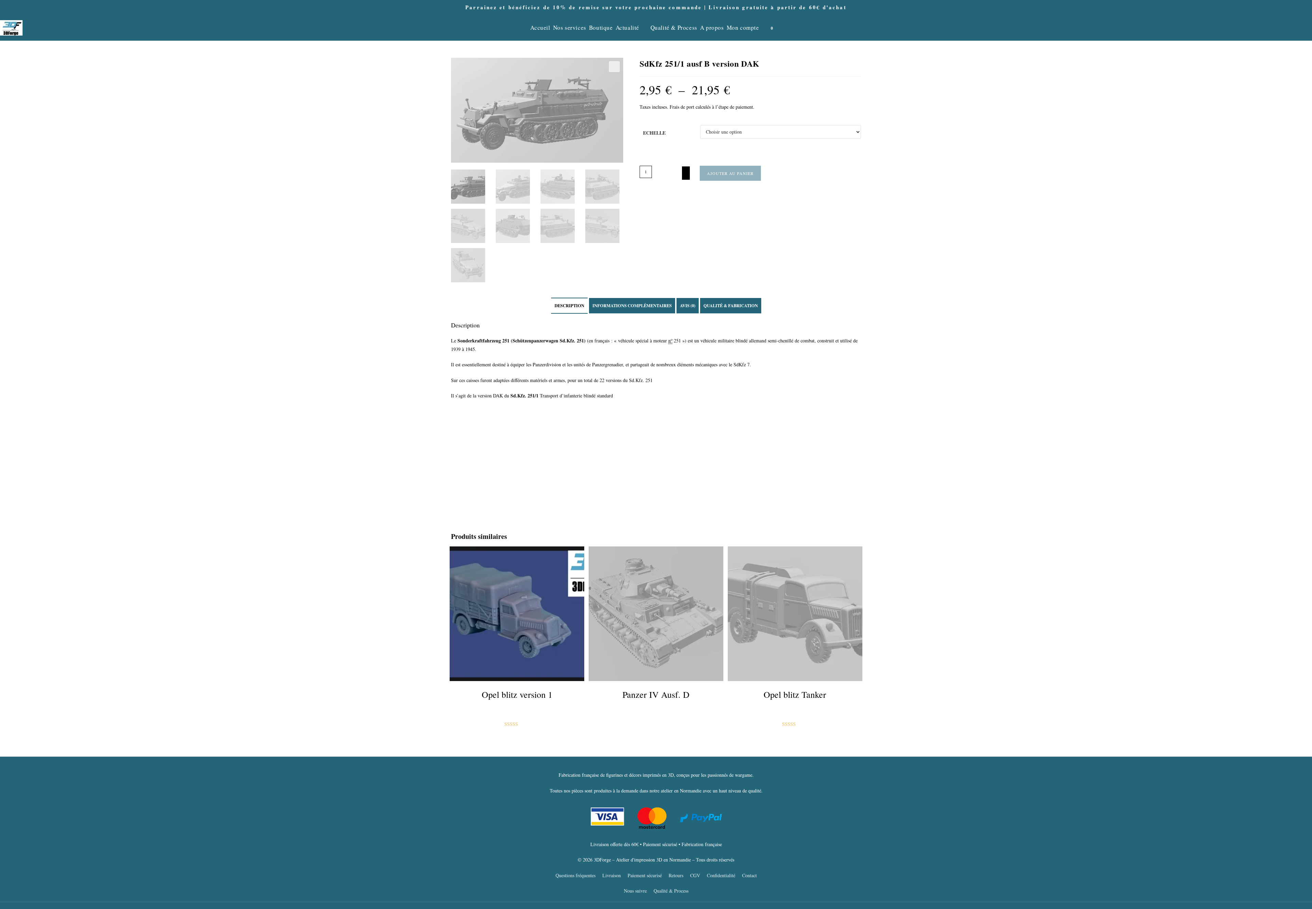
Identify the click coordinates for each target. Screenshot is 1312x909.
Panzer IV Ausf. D (656, 694)
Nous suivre (635, 890)
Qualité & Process (671, 890)
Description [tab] (569, 305)
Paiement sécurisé (645, 875)
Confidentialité (721, 875)
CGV (695, 875)
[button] (614, 66)
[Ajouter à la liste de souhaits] (686, 173)
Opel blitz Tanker (795, 694)
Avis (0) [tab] (687, 305)
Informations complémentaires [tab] (632, 305)
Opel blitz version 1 (517, 694)
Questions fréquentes (576, 875)
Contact (749, 875)
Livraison (611, 875)
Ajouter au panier (730, 173)
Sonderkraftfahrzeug (479, 340)
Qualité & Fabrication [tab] (730, 305)
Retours (676, 875)
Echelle (654, 132)
